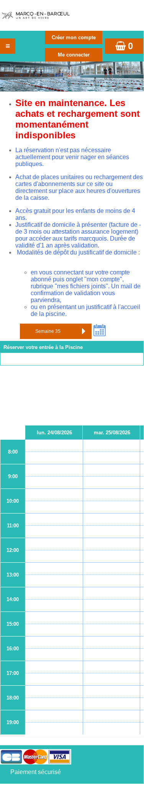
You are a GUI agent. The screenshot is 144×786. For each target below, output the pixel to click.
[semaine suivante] (84, 331)
